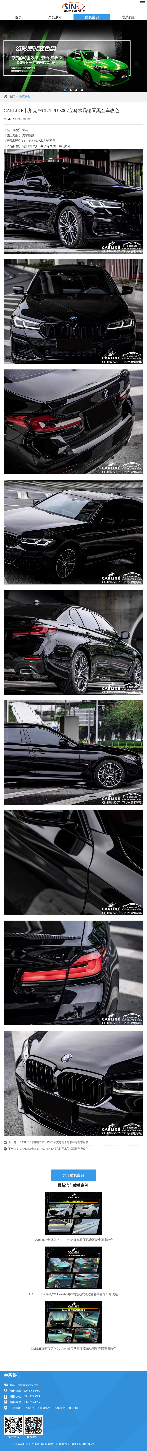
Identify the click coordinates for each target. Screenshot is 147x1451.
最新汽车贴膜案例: (74, 1185)
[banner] (65, 90)
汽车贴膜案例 (73, 1175)
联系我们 (129, 17)
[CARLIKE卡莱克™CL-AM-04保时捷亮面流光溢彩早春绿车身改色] (73, 1268)
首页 (18, 17)
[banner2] (82, 90)
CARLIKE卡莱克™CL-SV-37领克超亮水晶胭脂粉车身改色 (54, 1148)
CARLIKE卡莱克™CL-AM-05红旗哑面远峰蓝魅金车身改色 (73, 1239)
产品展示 (55, 17)
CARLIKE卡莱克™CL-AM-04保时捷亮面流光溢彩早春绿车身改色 (73, 1294)
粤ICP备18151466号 (83, 1444)
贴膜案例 (92, 17)
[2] (71, 90)
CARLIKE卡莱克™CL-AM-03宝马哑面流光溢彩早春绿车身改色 (73, 1348)
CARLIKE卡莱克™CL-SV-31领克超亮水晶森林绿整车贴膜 (54, 1142)
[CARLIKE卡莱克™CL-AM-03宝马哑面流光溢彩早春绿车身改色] (73, 1322)
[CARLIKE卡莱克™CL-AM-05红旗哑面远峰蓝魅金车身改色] (73, 1213)
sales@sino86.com (28, 1385)
